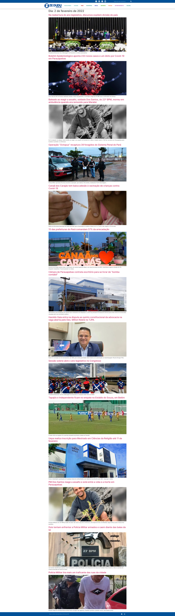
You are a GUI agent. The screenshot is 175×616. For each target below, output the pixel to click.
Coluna (129, 5)
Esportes (103, 5)
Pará (82, 5)
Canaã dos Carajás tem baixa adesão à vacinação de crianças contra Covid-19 (84, 187)
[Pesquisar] (131, 1)
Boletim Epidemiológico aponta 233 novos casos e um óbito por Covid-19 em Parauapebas (86, 57)
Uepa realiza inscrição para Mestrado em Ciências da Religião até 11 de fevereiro (85, 439)
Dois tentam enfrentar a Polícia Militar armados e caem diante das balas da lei (87, 528)
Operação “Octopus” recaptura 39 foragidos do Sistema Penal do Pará (85, 144)
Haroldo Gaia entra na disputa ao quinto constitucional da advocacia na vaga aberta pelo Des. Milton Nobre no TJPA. (85, 318)
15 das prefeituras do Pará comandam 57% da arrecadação (79, 229)
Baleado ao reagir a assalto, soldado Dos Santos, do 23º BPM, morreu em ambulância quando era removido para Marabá (86, 100)
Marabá (76, 5)
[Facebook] (122, 614)
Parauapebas (67, 5)
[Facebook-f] (96, 1)
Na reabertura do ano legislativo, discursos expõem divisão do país (83, 15)
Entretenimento (119, 5)
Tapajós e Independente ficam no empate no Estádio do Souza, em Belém (87, 397)
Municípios (89, 5)
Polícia (110, 5)
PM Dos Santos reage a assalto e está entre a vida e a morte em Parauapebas (81, 483)
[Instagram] (102, 1)
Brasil (96, 5)
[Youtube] (105, 1)
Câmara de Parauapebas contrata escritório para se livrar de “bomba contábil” (84, 273)
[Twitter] (99, 1)
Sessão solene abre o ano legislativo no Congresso (75, 360)
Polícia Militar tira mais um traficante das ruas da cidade (77, 572)
